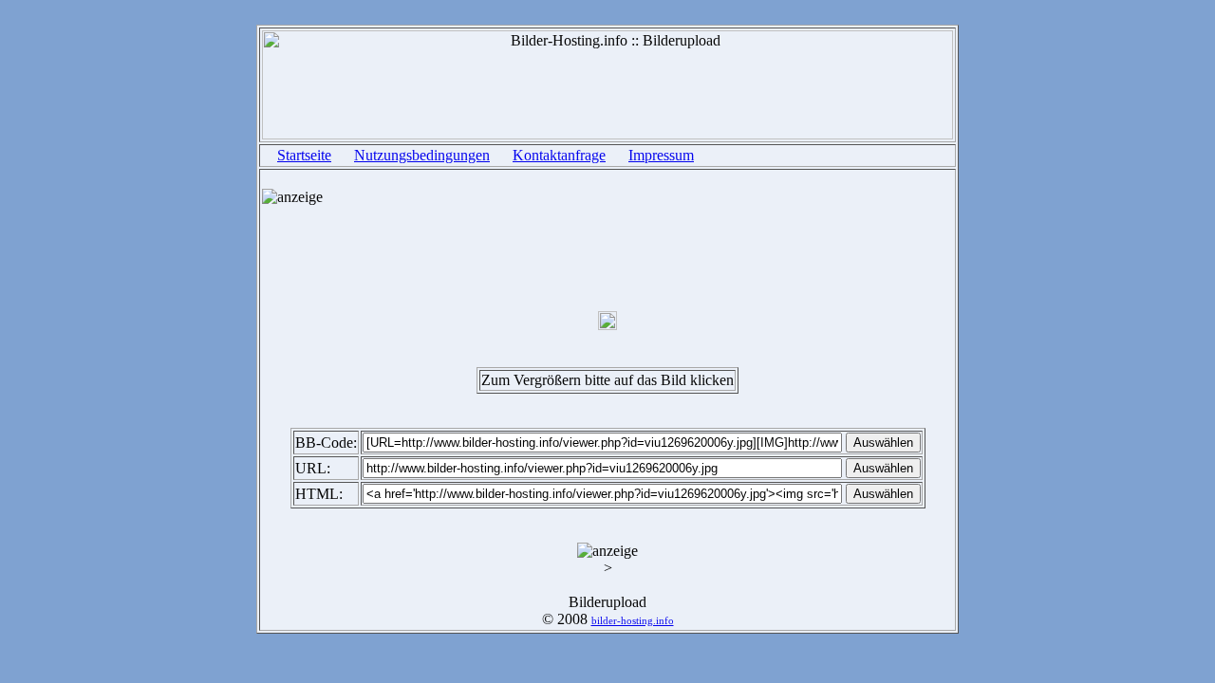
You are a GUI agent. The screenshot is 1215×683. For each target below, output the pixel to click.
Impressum (661, 155)
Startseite (304, 155)
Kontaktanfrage (559, 155)
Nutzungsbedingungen (422, 155)
